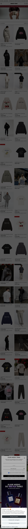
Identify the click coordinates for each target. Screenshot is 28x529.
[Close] (26, 509)
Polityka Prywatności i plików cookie (10, 526)
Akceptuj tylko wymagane (14, 520)
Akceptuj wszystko (14, 516)
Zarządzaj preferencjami (14, 523)
